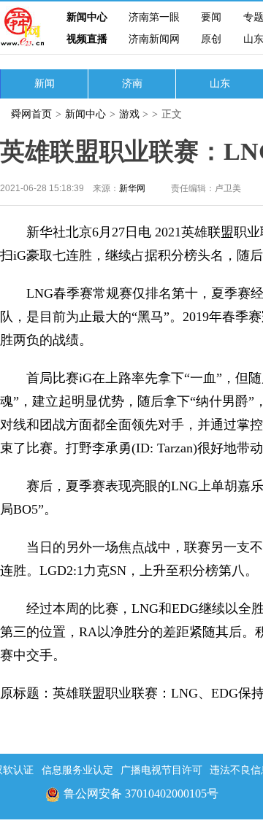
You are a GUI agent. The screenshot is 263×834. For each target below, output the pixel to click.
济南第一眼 (154, 17)
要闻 (211, 17)
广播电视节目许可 (161, 770)
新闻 (44, 83)
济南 (132, 83)
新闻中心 (86, 17)
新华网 (132, 188)
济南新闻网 (154, 39)
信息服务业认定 (77, 770)
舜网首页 (31, 114)
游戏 (129, 114)
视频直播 (86, 39)
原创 (211, 39)
